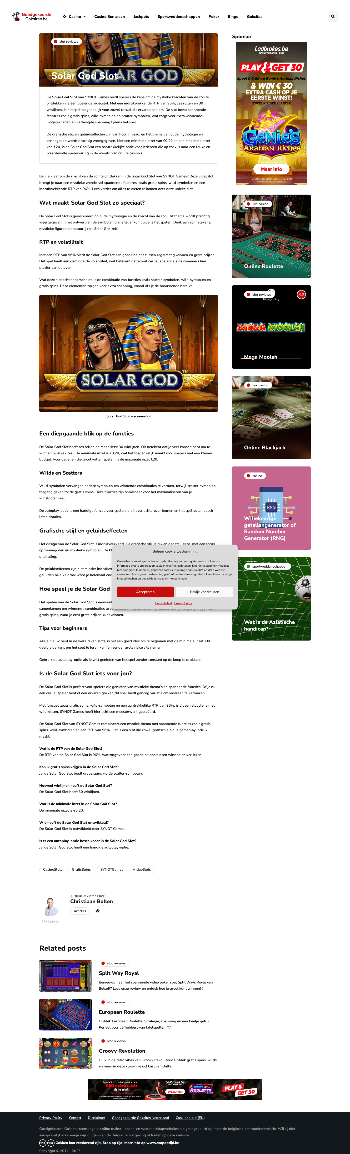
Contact (75, 1117)
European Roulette (122, 1012)
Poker (214, 16)
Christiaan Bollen (91, 901)
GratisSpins (81, 869)
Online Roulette (263, 266)
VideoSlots (142, 869)
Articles (80, 911)
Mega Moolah (260, 357)
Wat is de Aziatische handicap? (269, 625)
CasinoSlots (52, 869)
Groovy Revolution (122, 1051)
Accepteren (145, 592)
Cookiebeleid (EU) (190, 1117)
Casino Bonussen (109, 16)
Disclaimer (96, 1117)
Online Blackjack (264, 447)
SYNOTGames (111, 869)
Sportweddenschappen (179, 16)
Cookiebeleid (163, 603)
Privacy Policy (183, 603)
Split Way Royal (119, 973)
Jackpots (141, 16)
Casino (75, 16)
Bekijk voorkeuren (204, 592)
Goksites (254, 16)
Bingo (233, 16)
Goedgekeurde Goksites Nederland (140, 1117)
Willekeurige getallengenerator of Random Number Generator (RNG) (269, 528)
